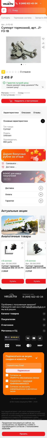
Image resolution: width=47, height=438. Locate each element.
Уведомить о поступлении (26, 101)
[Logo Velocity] (8, 3)
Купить (13, 281)
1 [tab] (21, 64)
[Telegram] (40, 338)
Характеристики (11, 112)
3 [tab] (25, 64)
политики (6, 428)
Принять (23, 434)
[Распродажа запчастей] (19, 225)
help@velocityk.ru (35, 307)
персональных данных (29, 377)
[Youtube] (34, 338)
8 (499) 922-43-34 (28, 3)
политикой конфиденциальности (21, 382)
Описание (26, 112)
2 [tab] (23, 64)
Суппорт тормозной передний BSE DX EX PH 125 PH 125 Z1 (12, 267)
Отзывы (36, 112)
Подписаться (24, 370)
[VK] (28, 338)
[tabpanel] (23, 49)
